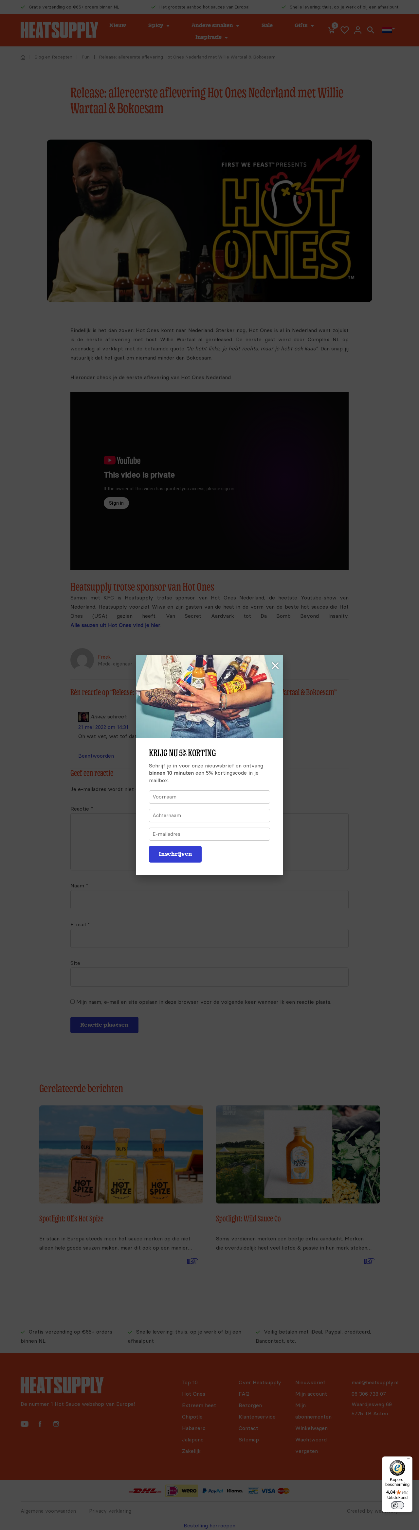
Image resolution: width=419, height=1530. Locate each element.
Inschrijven (175, 853)
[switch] (397, 1505)
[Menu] (408, 1460)
